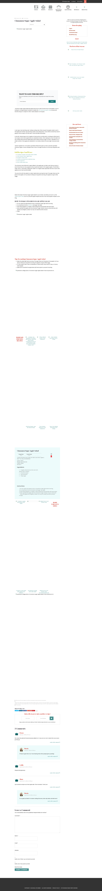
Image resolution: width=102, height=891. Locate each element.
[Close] (72, 433)
